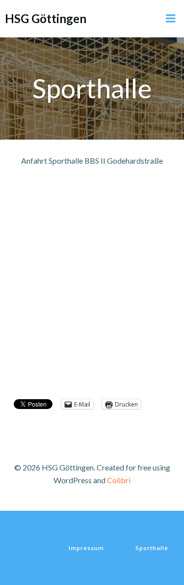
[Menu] (170, 18)
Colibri (119, 480)
